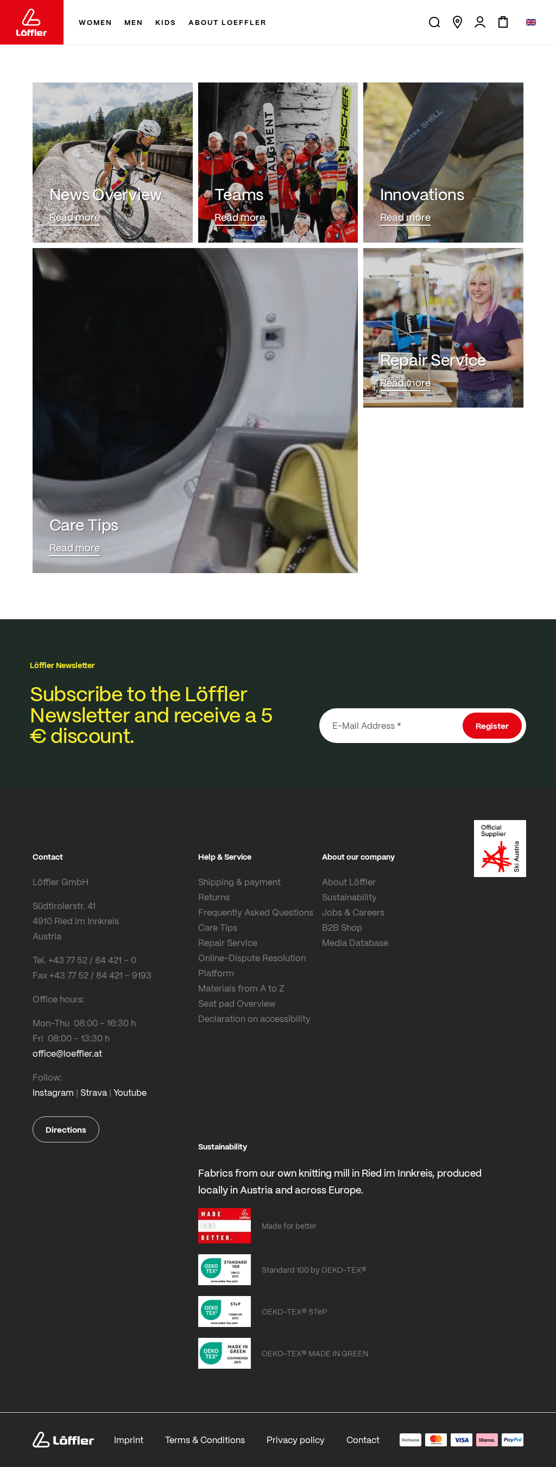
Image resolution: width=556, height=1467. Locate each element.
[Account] (480, 22)
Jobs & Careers (353, 912)
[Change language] (531, 22)
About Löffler (349, 881)
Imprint (128, 1439)
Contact (363, 1439)
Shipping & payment (239, 881)
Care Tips (217, 927)
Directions (66, 1129)
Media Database (355, 942)
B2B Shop (342, 927)
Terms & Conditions (205, 1439)
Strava (93, 1092)
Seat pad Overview (236, 1003)
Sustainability (349, 897)
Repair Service (227, 942)
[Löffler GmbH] (32, 22)
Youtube (130, 1092)
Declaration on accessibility (254, 1018)
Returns (214, 897)
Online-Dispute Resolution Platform (252, 965)
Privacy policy (296, 1439)
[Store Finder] (457, 22)
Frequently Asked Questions (255, 912)
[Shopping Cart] (502, 22)
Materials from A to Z (241, 988)
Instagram (53, 1092)
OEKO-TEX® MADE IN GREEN (315, 1353)
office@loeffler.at (67, 1053)
